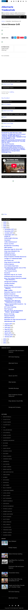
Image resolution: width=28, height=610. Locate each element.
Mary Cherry (6, 495)
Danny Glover (7, 435)
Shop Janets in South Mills (12, 262)
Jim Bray (5, 477)
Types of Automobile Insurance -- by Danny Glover (15, 304)
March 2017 (8, 333)
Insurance (7, 273)
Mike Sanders (8, 247)
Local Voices (6, 493)
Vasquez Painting (9, 315)
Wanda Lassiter (7, 532)
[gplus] (23, 1)
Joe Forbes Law (9, 260)
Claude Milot (6, 424)
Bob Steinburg (7, 416)
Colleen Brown (7, 430)
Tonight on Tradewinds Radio (13, 258)
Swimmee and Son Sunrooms (13, 276)
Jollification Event (9, 253)
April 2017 (8, 331)
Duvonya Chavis (7, 451)
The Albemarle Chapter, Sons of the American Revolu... (15, 268)
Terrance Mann (7, 529)
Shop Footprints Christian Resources (15, 256)
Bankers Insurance (9, 294)
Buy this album (6, 98)
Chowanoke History (14, 572)
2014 (4, 343)
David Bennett (7, 437)
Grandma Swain (7, 458)
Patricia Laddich (7, 508)
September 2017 (10, 234)
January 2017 (9, 336)
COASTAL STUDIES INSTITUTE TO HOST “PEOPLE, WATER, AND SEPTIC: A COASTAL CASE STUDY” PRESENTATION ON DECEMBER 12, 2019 (14, 136)
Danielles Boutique (10, 255)
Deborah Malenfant (8, 440)
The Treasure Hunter (10, 271)
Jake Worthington (8, 472)
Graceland (7, 240)
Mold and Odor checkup (11, 295)
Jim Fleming (6, 479)
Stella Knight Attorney (11, 238)
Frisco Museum (7, 456)
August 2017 (8, 323)
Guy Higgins (6, 464)
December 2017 (9, 229)
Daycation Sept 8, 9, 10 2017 (12, 292)
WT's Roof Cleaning (10, 307)
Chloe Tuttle (6, 419)
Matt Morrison (7, 498)
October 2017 (9, 233)
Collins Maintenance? (10, 242)
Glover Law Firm (9, 243)
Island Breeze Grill (9, 321)
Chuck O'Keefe (7, 422)
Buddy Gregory (8, 285)
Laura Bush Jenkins (8, 490)
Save (22, 37)
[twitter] (20, 1)
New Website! (12, 541)
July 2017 (7, 325)
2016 (4, 339)
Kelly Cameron (7, 487)
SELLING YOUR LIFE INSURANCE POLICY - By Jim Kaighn (13, 311)
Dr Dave (5, 445)
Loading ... (12, 92)
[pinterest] (13, 1)
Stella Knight (6, 524)
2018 (4, 226)
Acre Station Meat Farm (11, 266)
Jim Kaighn (6, 482)
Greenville (6, 461)
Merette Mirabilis (8, 500)
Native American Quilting (15, 554)
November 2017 (9, 231)
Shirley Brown (7, 521)
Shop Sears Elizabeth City (12, 251)
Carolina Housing (9, 283)
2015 (4, 341)
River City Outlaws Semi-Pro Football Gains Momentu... (15, 279)
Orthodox (6, 503)
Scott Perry (6, 519)
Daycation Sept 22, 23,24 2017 (13, 249)
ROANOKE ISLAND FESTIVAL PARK (12, 132)
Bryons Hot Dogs (9, 314)
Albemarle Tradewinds (18, 608)
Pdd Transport (8, 309)
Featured (5, 453)
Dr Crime (5, 443)
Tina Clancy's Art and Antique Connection (13, 298)
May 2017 (7, 329)
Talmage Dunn (7, 527)
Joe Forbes (6, 485)
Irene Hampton (7, 469)
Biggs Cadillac (8, 290)
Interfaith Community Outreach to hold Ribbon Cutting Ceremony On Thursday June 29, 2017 (13, 141)
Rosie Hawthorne (8, 514)
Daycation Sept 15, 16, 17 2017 (13, 274)
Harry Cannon (7, 466)
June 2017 (8, 327)
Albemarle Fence (9, 317)
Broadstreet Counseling (11, 245)
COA (4, 427)
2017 (4, 227)
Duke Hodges (6, 448)
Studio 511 (7, 236)
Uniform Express (9, 264)
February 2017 (9, 335)
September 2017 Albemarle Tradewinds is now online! (12, 301)
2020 (5, 222)
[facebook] (18, 1)
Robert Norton (7, 511)
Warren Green (7, 535)
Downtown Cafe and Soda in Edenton (12, 287)
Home (3, 21)
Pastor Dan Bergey (8, 506)
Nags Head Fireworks (8, 144)
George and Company (10, 281)
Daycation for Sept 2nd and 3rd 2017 (15, 319)
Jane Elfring (6, 474)
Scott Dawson (7, 516)
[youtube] (11, 1)
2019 (4, 224)
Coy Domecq (6, 432)
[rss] (9, 605)
